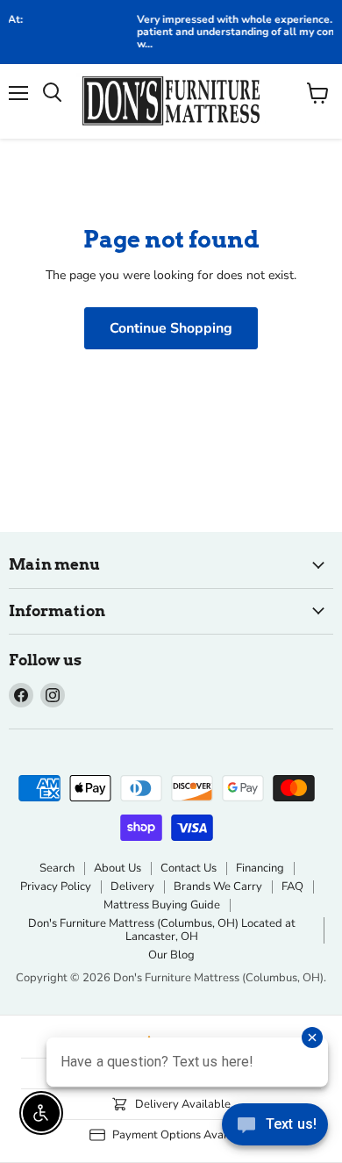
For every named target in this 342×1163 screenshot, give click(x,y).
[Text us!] (275, 1128)
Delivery (132, 886)
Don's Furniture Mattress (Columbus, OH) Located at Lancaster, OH (162, 929)
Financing (260, 868)
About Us (117, 868)
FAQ (292, 886)
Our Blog (171, 955)
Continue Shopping (171, 328)
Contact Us (188, 868)
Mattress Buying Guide (161, 905)
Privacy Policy (55, 886)
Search (57, 868)
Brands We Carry (218, 886)
